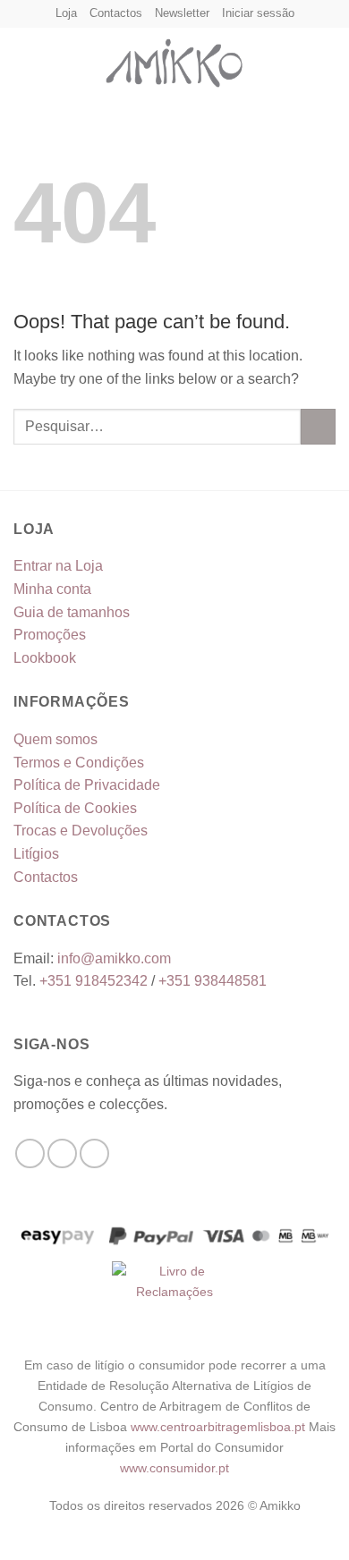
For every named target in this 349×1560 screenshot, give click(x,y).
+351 (93, 980)
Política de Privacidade (86, 785)
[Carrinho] (327, 59)
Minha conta (52, 589)
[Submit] (318, 426)
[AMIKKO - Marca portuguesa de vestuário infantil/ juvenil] (174, 59)
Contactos (115, 13)
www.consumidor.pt (174, 1468)
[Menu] (24, 59)
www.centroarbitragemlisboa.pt (220, 1427)
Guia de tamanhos (71, 612)
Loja (66, 13)
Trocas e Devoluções (80, 830)
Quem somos (55, 739)
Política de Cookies (75, 808)
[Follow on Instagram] (62, 1153)
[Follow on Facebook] (30, 1153)
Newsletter (182, 13)
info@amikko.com (114, 958)
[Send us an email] (94, 1153)
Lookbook (44, 658)
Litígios (36, 853)
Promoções (49, 634)
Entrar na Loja (58, 565)
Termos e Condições (78, 762)
